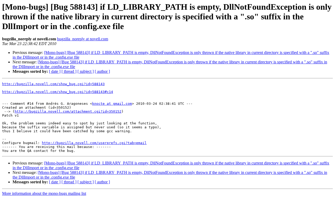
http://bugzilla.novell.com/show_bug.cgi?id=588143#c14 (57, 92)
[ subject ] (85, 71)
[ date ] (54, 71)
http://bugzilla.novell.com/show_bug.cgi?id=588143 (53, 84)
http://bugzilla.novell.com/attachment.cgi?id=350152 (68, 111)
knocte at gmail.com (112, 104)
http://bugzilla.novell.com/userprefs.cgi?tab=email (94, 143)
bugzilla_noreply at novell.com (82, 39)
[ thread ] (69, 71)
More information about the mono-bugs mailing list (44, 193)
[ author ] (102, 71)
